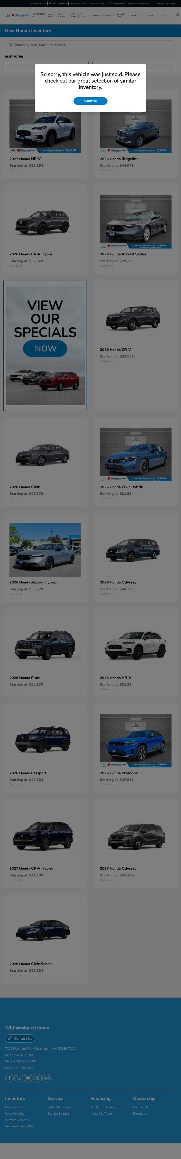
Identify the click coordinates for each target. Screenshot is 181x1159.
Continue (90, 101)
